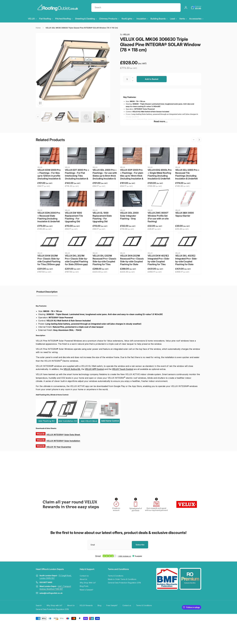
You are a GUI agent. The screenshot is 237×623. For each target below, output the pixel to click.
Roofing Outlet (184, 618)
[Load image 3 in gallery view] (73, 117)
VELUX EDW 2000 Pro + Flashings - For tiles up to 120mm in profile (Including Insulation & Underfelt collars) (49, 176)
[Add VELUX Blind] (88, 423)
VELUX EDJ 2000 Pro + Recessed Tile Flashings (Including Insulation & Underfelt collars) (187, 176)
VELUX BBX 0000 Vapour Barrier (184, 214)
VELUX (125, 34)
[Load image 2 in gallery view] (60, 117)
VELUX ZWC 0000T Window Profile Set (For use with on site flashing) (158, 217)
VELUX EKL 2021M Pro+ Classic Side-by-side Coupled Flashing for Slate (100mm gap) (76, 260)
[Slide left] (38, 117)
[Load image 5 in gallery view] (99, 117)
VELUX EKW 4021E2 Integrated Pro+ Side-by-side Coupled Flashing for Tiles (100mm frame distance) (159, 262)
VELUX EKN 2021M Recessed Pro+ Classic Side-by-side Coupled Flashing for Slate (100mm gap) (132, 261)
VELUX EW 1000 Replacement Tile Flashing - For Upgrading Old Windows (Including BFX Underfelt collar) (76, 220)
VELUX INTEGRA (63, 434)
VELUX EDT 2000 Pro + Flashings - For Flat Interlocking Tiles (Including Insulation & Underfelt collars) (77, 176)
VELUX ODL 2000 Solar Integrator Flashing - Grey (129, 215)
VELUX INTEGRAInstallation (63, 441)
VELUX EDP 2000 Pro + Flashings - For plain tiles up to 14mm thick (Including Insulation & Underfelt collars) (131, 176)
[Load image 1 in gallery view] (46, 117)
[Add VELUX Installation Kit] (67, 423)
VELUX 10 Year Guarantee (58, 447)
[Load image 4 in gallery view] (86, 117)
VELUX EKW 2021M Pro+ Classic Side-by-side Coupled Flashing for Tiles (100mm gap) (48, 260)
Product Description (47, 291)
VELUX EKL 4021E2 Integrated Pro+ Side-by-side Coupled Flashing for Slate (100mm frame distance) (186, 262)
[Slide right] (108, 117)
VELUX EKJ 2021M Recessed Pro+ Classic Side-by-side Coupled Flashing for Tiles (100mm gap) (104, 261)
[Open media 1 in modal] (73, 70)
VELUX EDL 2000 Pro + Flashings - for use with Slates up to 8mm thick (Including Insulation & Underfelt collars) (105, 176)
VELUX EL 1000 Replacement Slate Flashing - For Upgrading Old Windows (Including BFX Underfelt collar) (103, 220)
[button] (196, 7)
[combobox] (136, 7)
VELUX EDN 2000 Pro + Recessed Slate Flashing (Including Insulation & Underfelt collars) (48, 218)
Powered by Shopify (195, 618)
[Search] (176, 7)
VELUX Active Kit (72, 369)
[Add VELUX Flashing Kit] (46, 423)
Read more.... (161, 121)
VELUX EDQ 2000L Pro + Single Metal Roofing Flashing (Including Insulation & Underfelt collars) (160, 176)
